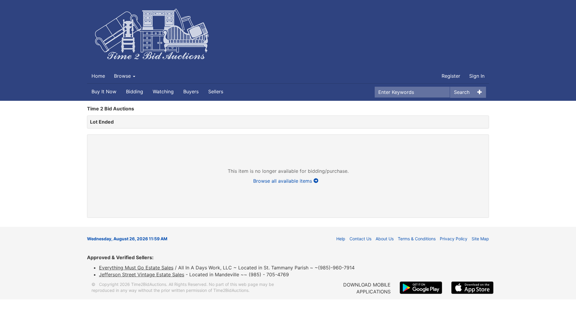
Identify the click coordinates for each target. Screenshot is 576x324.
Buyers (191, 91)
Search (462, 92)
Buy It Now (104, 91)
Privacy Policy (453, 238)
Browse (123, 76)
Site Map (480, 238)
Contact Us (360, 238)
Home (98, 76)
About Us (385, 238)
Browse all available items (283, 181)
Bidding (134, 91)
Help (340, 238)
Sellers (215, 91)
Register (451, 76)
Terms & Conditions (417, 238)
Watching (163, 91)
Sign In (476, 76)
